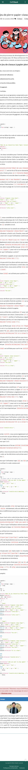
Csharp (19, 19)
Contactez (22, 768)
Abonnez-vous (6, 693)
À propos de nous (14, 766)
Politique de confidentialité (10, 768)
